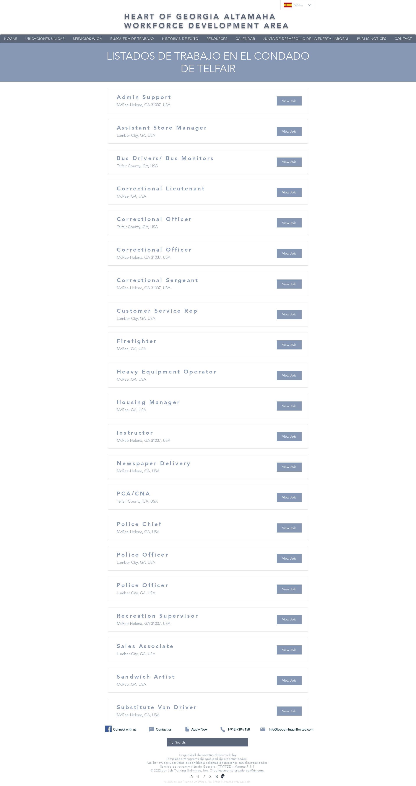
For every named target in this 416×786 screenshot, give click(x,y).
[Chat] (151, 729)
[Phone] (222, 729)
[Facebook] (108, 729)
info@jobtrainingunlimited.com (291, 729)
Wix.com (257, 770)
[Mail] (262, 729)
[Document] (187, 729)
